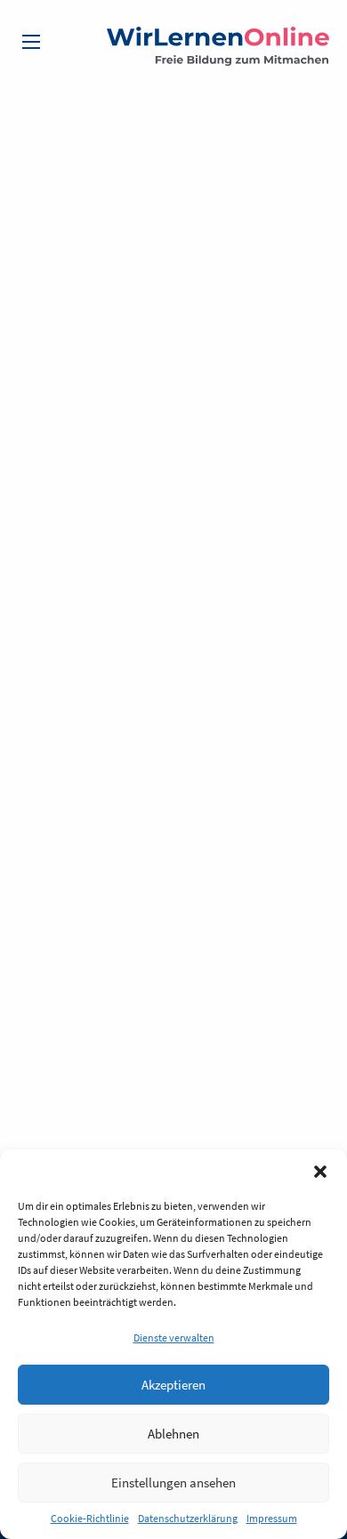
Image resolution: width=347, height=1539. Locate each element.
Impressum (271, 1518)
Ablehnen (173, 1433)
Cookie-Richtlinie (90, 1518)
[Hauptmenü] (31, 42)
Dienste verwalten (173, 1337)
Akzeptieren (173, 1384)
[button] (320, 1171)
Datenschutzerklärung (188, 1518)
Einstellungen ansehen (173, 1482)
